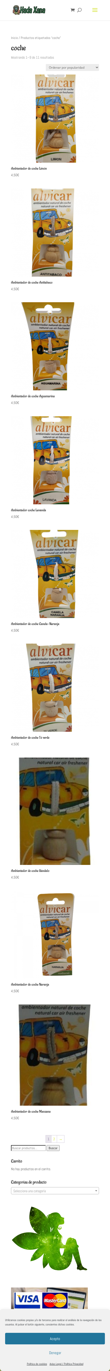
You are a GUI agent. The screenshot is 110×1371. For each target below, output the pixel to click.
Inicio (14, 38)
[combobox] (55, 1190)
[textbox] (55, 1191)
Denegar (55, 1352)
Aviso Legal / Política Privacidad (66, 1364)
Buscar (53, 1148)
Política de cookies (37, 1364)
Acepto (55, 1338)
